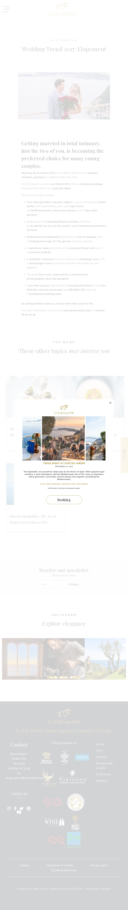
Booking (64, 499)
